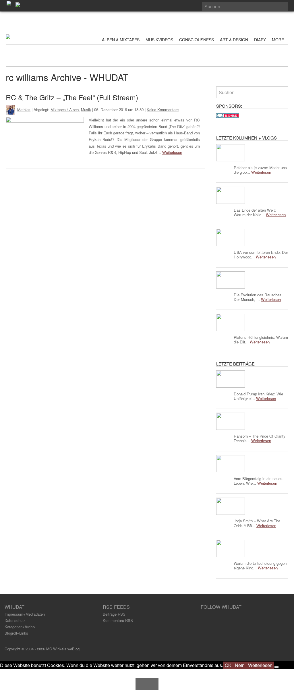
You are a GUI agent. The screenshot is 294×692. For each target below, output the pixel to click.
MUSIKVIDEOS (159, 39)
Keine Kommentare (163, 109)
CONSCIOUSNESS (196, 39)
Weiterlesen (172, 152)
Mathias (23, 109)
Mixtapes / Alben (65, 109)
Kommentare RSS (118, 620)
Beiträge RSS (114, 614)
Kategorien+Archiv (20, 626)
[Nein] (276, 667)
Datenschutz (15, 620)
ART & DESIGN (234, 39)
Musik (86, 109)
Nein (240, 665)
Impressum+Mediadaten (25, 614)
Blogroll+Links (16, 633)
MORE (278, 39)
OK (228, 665)
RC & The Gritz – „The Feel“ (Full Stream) (72, 97)
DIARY (260, 39)
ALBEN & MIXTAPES (121, 39)
